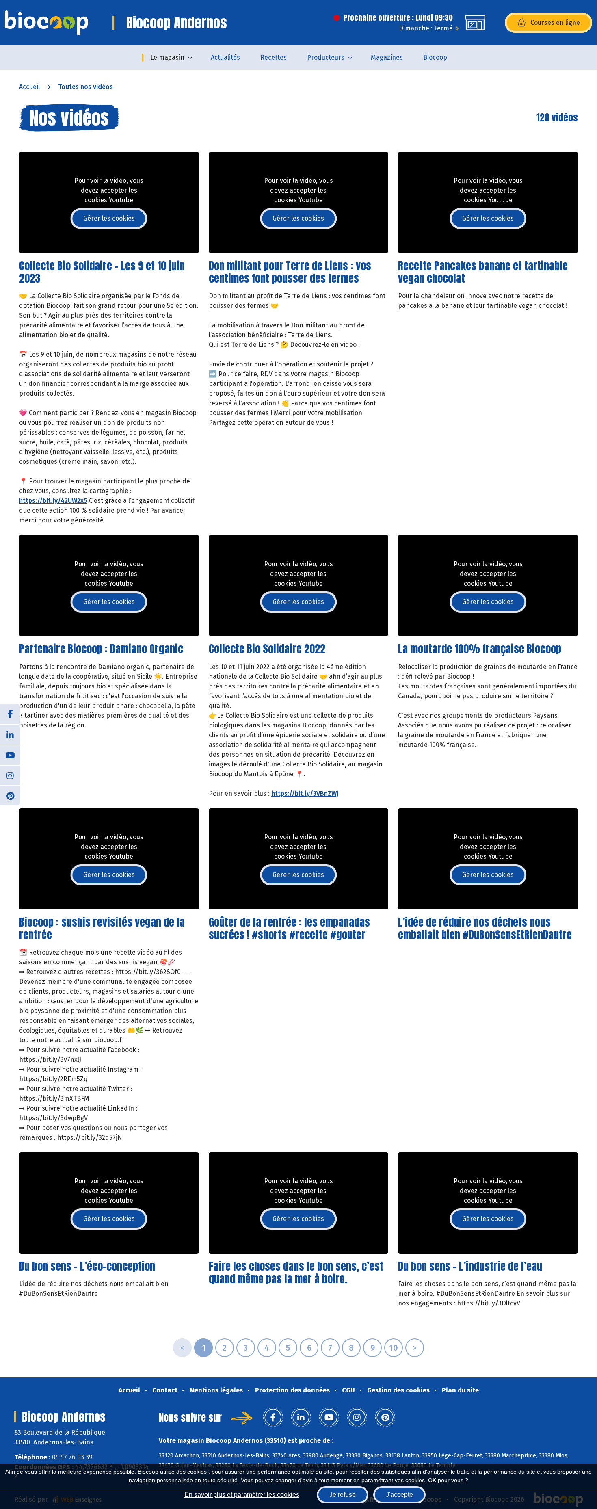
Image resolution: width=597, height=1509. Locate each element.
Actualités (225, 57)
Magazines (387, 57)
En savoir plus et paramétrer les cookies (241, 1494)
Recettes (273, 57)
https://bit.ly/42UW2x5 (53, 500)
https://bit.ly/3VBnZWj (304, 793)
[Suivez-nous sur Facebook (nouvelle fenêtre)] (10, 714)
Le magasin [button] (167, 57)
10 (393, 1348)
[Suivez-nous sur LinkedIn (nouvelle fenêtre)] (10, 734)
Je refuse (342, 1494)
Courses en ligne (555, 22)
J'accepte (399, 1494)
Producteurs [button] (325, 57)
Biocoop (435, 57)
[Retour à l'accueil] (46, 22)
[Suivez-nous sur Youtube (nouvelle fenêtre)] (10, 755)
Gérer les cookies (109, 218)
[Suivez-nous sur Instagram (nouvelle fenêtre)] (10, 775)
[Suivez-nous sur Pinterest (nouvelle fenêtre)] (10, 795)
